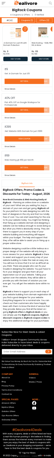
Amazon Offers (9, 403)
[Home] (26, 3)
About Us (6, 377)
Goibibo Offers (8, 411)
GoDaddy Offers (9, 419)
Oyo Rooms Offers (10, 415)
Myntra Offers (8, 407)
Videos (32, 377)
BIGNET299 (42, 139)
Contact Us (7, 394)
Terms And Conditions (12, 390)
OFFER (44, 81)
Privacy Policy (8, 385)
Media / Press (35, 382)
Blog (4, 381)
